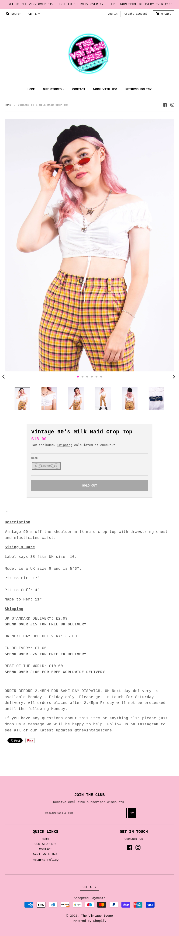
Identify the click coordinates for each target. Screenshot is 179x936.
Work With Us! (45, 854)
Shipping (64, 445)
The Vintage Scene (97, 916)
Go (132, 812)
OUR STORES (43, 844)
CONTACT (45, 849)
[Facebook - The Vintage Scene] (165, 105)
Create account (135, 14)
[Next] (174, 376)
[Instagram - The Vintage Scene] (172, 105)
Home (8, 105)
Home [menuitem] (31, 89)
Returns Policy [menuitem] (138, 89)
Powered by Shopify (89, 921)
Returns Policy (45, 860)
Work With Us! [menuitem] (105, 89)
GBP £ (32, 14)
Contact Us (133, 839)
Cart (166, 14)
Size (34, 458)
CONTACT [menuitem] (78, 89)
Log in (112, 14)
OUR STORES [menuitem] (52, 89)
